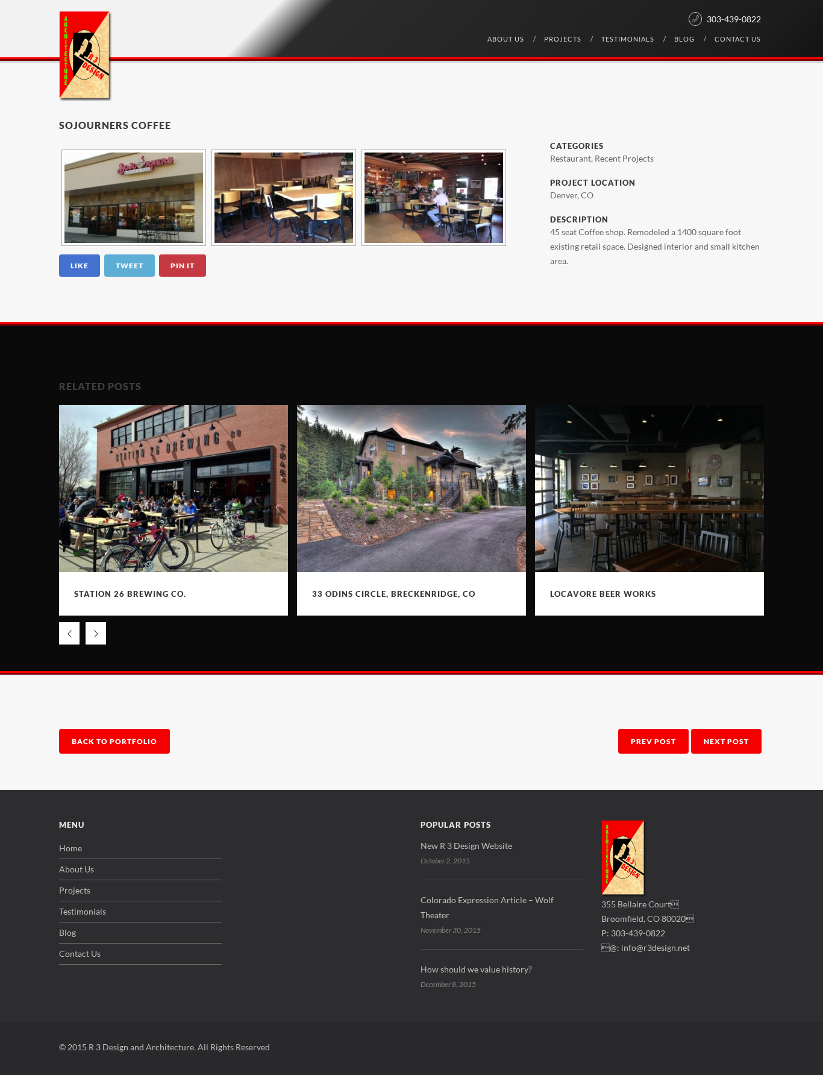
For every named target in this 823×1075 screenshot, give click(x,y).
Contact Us (738, 39)
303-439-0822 (734, 19)
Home (70, 848)
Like (79, 265)
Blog (684, 39)
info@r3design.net (655, 947)
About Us (505, 39)
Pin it (183, 265)
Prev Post (653, 741)
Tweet (129, 265)
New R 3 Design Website (466, 845)
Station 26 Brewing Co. (130, 594)
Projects (562, 39)
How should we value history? (476, 969)
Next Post (726, 741)
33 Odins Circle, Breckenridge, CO (393, 594)
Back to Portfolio (114, 741)
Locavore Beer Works (603, 594)
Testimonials (627, 39)
